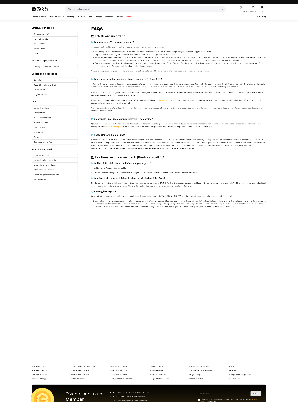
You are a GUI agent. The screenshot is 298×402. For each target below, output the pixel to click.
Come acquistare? (41, 34)
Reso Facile (38, 132)
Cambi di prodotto (41, 108)
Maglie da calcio (196, 379)
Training (70, 17)
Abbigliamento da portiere (240, 374)
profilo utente (166, 71)
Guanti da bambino (118, 370)
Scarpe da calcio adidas (81, 370)
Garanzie (37, 137)
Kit (258, 17)
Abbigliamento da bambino (121, 379)
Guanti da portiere (56, 17)
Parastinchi (233, 370)
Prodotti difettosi (41, 122)
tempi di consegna (113, 127)
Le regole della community (45, 160)
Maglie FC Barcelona (159, 374)
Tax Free (37, 53)
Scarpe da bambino (118, 366)
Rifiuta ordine (39, 48)
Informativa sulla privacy (44, 170)
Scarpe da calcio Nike (80, 374)
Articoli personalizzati (42, 118)
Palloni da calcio (78, 379)
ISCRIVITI (255, 393)
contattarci (162, 100)
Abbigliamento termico (199, 366)
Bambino (119, 17)
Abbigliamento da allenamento (202, 370)
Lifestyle (98, 17)
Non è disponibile (41, 39)
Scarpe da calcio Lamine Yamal (84, 366)
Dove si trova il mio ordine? (45, 85)
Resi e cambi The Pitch (43, 142)
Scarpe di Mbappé (40, 379)
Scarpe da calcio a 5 (40, 370)
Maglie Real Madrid (158, 370)
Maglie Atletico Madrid (159, 379)
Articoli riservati (40, 44)
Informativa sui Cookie (43, 179)
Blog (264, 17)
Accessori (109, 17)
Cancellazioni (39, 113)
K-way (231, 366)
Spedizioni (38, 80)
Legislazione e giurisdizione (45, 165)
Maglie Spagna (195, 374)
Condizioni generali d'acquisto (46, 175)
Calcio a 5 (81, 17)
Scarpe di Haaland (39, 374)
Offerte (129, 17)
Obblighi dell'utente (42, 155)
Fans (90, 17)
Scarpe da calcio (39, 17)
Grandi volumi (39, 90)
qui (197, 57)
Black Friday (234, 379)
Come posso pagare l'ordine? (46, 67)
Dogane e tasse (40, 94)
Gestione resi (39, 127)
